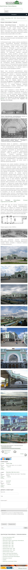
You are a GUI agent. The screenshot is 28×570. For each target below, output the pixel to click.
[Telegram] (10, 459)
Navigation (14, 14)
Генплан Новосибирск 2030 (8, 537)
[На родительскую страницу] (15, 451)
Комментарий (4, 500)
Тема (2, 496)
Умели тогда (9, 463)
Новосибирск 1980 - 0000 (8, 542)
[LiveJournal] (9, 459)
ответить (9, 466)
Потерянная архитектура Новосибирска (11, 556)
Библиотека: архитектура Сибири (10, 561)
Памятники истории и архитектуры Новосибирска (11, 448)
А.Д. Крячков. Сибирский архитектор (10, 554)
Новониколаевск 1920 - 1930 (9, 548)
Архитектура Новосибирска (8, 6)
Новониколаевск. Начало (8, 551)
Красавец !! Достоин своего (12, 472)
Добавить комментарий (7, 457)
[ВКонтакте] (1, 459)
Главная (2, 18)
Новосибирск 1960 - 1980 (8, 543)
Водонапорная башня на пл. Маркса (7, 452)
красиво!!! (8, 481)
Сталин (2, 463)
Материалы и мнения (7, 558)
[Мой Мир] (5, 459)
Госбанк (22, 453)
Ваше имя (3, 491)
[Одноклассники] (3, 459)
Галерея (4, 559)
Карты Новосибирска (7, 538)
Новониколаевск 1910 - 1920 (9, 550)
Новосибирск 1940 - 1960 (8, 545)
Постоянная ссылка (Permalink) (2, 468)
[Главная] (14, 4)
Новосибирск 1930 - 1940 (10, 18)
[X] (7, 459)
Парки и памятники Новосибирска (10, 553)
